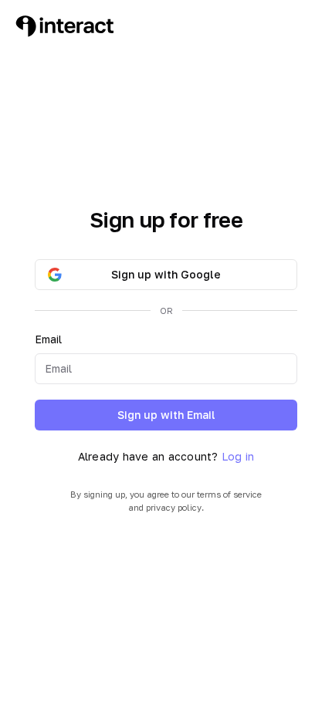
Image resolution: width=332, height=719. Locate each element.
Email (48, 339)
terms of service (229, 494)
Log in (238, 456)
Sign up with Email (166, 414)
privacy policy (174, 507)
